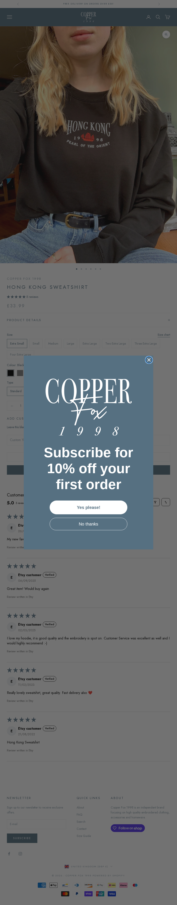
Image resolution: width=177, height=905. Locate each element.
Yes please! (88, 507)
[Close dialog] (148, 359)
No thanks (88, 524)
